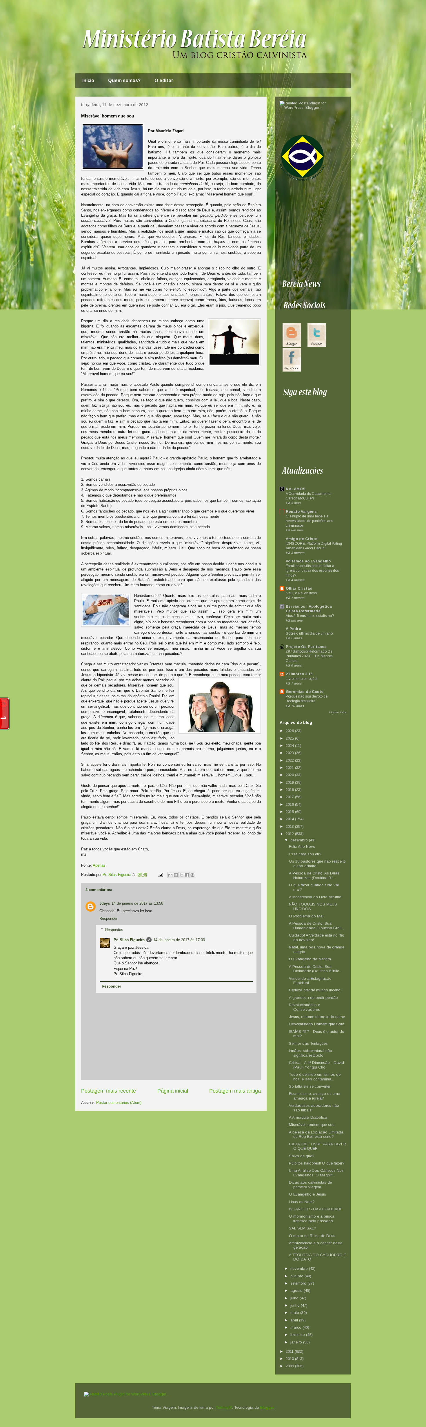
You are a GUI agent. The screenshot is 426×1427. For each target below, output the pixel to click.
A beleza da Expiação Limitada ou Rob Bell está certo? (316, 1134)
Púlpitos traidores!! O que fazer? (317, 1163)
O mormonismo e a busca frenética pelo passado (311, 1218)
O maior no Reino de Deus (312, 1236)
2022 (290, 760)
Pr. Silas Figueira (129, 940)
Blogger (267, 1407)
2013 (290, 826)
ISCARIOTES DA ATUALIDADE (316, 1209)
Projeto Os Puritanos (306, 646)
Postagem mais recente (108, 1091)
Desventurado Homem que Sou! (316, 1024)
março (296, 1327)
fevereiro (298, 1334)
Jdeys (104, 903)
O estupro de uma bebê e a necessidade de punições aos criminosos (309, 521)
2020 (290, 775)
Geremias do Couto (304, 691)
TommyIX (224, 1407)
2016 (290, 804)
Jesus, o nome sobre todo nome (317, 1017)
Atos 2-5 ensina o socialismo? (310, 616)
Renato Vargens (301, 511)
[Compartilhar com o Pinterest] (192, 875)
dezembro (299, 840)
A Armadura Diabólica (308, 1117)
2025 (290, 738)
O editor (163, 80)
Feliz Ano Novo (302, 846)
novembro (299, 1268)
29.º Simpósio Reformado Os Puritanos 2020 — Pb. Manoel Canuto (309, 656)
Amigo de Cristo (301, 539)
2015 (290, 812)
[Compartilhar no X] (181, 875)
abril (294, 1320)
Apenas (99, 865)
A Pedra (293, 628)
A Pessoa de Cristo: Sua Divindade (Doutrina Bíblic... (315, 968)
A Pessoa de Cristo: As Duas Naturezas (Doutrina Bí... (314, 875)
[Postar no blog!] (176, 875)
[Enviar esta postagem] (160, 874)
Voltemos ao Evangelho (308, 561)
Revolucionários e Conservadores (304, 1007)
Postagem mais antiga (235, 1091)
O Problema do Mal (306, 916)
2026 (290, 731)
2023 (290, 753)
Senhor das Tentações (308, 1043)
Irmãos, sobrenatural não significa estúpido (310, 1052)
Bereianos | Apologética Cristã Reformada (309, 608)
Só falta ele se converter (309, 1086)
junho (295, 1305)
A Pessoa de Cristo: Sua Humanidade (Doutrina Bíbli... (316, 925)
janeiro (296, 1342)
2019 (290, 782)
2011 (290, 1351)
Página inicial (172, 1091)
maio (295, 1312)
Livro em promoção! (301, 679)
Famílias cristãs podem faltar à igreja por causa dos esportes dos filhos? (312, 570)
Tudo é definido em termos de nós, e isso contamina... (315, 1076)
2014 (290, 819)
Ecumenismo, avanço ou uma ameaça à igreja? (314, 1095)
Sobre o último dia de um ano (309, 633)
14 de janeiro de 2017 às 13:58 (137, 903)
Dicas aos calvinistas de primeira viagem (310, 1184)
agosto (297, 1290)
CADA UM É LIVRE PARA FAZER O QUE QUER (317, 1146)
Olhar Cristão (299, 588)
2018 (290, 789)
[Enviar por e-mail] (170, 875)
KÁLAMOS (295, 489)
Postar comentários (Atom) (118, 1102)
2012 (290, 834)
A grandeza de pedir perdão (313, 997)
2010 (290, 1359)
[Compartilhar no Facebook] (187, 875)
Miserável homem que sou (311, 1124)
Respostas (114, 930)
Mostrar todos (337, 712)
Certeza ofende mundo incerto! (315, 990)
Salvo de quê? (301, 1156)
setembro (298, 1283)
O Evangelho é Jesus (307, 1194)
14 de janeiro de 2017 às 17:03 (179, 940)
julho (295, 1298)
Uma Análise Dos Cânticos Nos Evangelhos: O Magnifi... (316, 1172)
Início (88, 80)
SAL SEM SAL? (302, 1228)
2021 (290, 767)
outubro (297, 1276)
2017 (290, 797)
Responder (108, 918)
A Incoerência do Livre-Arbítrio (315, 897)
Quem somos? (124, 80)
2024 (290, 745)
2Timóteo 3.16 (299, 674)
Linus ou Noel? (302, 1202)
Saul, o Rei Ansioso (301, 593)
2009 (290, 1366)
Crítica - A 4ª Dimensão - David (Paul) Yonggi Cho (316, 1064)
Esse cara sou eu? (305, 854)
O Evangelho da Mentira (310, 959)
